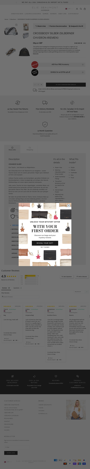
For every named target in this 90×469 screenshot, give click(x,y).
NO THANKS (45, 247)
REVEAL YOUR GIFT (45, 243)
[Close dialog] (68, 205)
